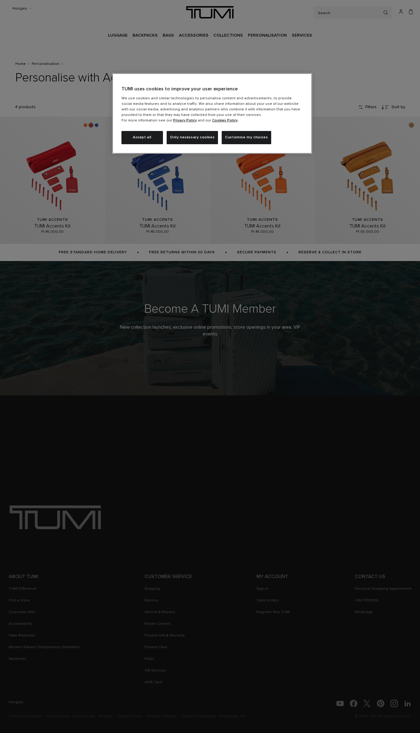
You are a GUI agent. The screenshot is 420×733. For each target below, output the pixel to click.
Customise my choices (246, 137)
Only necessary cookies (192, 137)
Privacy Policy (185, 120)
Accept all (142, 137)
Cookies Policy (225, 120)
